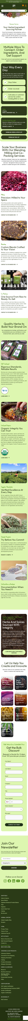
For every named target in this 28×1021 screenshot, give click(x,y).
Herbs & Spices (5, 898)
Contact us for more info (8, 215)
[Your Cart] (23, 6)
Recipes (3, 922)
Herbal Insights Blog (6, 920)
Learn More (4, 396)
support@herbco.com (14, 1019)
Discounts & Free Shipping (7, 955)
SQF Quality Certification (7, 986)
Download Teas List (14, 137)
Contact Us (4, 943)
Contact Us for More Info (8, 264)
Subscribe (14, 868)
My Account (4, 913)
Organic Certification (6, 992)
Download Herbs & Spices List (14, 132)
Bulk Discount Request (6, 941)
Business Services (6, 971)
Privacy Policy (4, 929)
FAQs (2, 979)
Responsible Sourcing (6, 977)
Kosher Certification (6, 990)
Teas (2, 904)
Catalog (3, 911)
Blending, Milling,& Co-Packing (5, 974)
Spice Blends (4, 900)
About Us (3, 969)
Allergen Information (6, 964)
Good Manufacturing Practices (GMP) (10, 988)
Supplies (3, 906)
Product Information (6, 962)
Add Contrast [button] (4, 999)
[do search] (26, 11)
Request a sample (6, 555)
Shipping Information (6, 957)
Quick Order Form (5, 909)
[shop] (5, 6)
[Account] (26, 6)
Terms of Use (4, 931)
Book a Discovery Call (6, 939)
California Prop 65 (5, 933)
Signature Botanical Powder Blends (10, 902)
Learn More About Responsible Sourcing (14, 652)
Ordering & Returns (6, 953)
